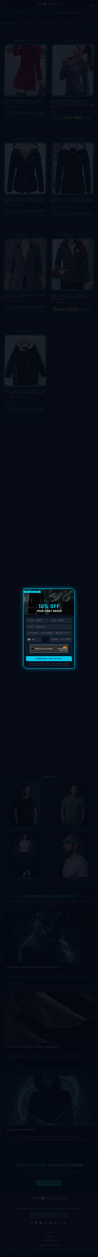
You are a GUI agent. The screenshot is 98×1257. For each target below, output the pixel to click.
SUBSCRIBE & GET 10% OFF (49, 659)
